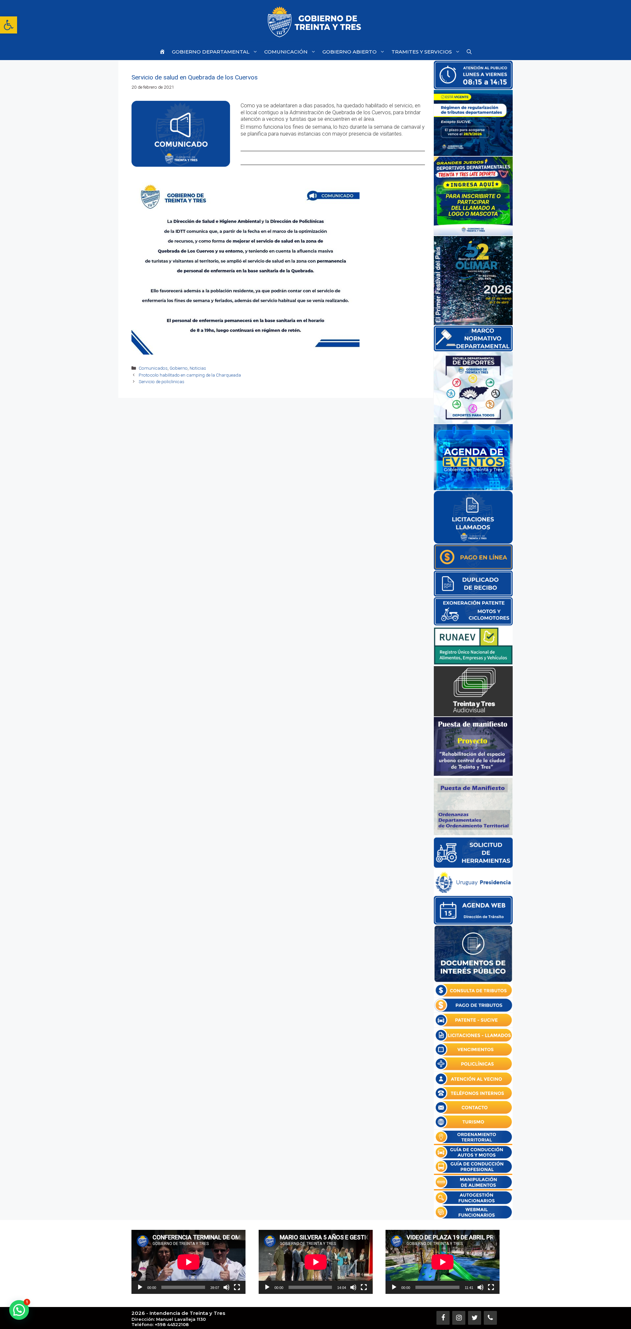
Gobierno (179, 368)
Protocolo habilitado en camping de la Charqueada (190, 375)
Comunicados (153, 368)
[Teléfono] (490, 1318)
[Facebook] (443, 1318)
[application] (188, 1262)
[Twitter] (474, 1318)
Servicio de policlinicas (161, 381)
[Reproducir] (140, 1287)
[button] (8, 24)
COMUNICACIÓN (286, 52)
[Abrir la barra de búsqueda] (469, 51)
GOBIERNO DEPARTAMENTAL (210, 52)
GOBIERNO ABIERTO (349, 52)
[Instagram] (458, 1318)
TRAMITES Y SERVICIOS (421, 52)
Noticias (198, 368)
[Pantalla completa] (237, 1287)
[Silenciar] (226, 1287)
